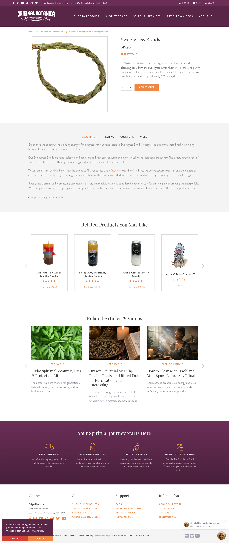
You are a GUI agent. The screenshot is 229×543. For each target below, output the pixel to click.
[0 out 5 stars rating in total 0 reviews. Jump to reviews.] (180, 279)
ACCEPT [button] (40, 538)
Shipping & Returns (128, 508)
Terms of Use (124, 516)
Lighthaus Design (101, 535)
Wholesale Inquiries (86, 516)
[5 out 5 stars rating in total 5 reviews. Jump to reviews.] (49, 281)
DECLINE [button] (15, 538)
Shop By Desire (116, 16)
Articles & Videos (180, 16)
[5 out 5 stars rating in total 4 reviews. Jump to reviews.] (136, 281)
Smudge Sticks (85, 31)
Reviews (109, 137)
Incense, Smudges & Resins (64, 31)
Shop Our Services (84, 508)
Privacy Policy (125, 512)
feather (115, 170)
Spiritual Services (147, 16)
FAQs (119, 504)
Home (31, 31)
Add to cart (146, 87)
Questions (127, 137)
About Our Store (170, 504)
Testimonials (167, 516)
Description (89, 137)
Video (143, 137)
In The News (166, 508)
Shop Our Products (85, 504)
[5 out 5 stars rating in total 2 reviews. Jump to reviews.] (93, 281)
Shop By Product (86, 16)
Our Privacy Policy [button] (35, 531)
